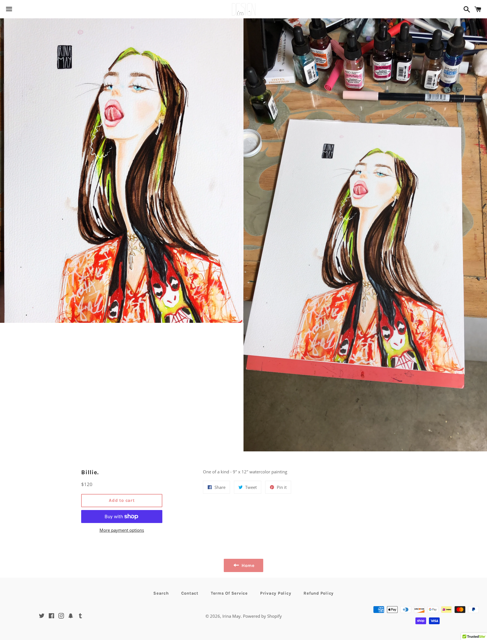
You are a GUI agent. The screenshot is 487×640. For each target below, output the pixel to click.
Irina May (231, 616)
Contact (189, 593)
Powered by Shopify (262, 616)
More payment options (121, 530)
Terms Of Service (229, 593)
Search (161, 593)
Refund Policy (319, 593)
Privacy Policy (275, 593)
